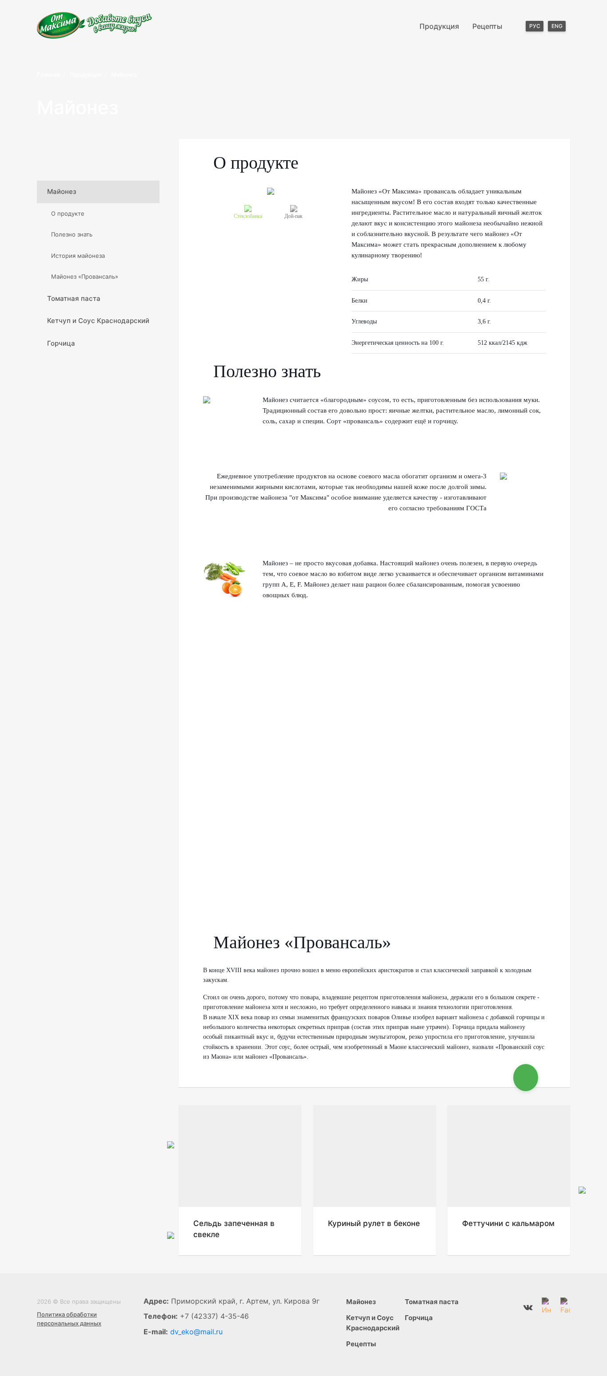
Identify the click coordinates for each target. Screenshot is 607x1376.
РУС (534, 26)
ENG (557, 26)
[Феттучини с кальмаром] (508, 1156)
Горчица (61, 343)
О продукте (67, 213)
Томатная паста (73, 298)
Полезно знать (71, 234)
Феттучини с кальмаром (508, 1223)
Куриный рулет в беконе (374, 1223)
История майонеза (78, 255)
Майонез (61, 191)
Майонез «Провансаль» (84, 276)
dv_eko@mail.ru (196, 1331)
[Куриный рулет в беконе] (374, 1156)
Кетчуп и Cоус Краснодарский (98, 320)
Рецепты (487, 26)
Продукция (439, 26)
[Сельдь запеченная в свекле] (240, 1156)
